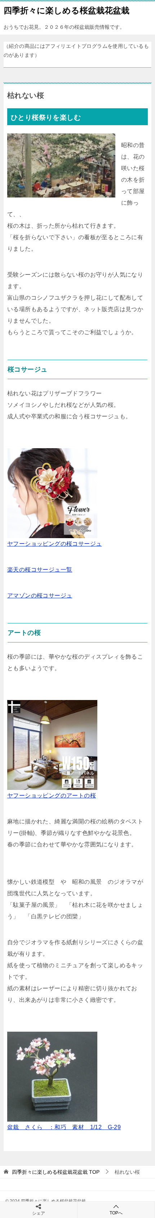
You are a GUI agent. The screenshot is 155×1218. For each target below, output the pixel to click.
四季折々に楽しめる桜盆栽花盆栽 (66, 10)
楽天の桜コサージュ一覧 (39, 570)
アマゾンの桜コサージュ (39, 595)
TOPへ (116, 1212)
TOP (55, 1172)
